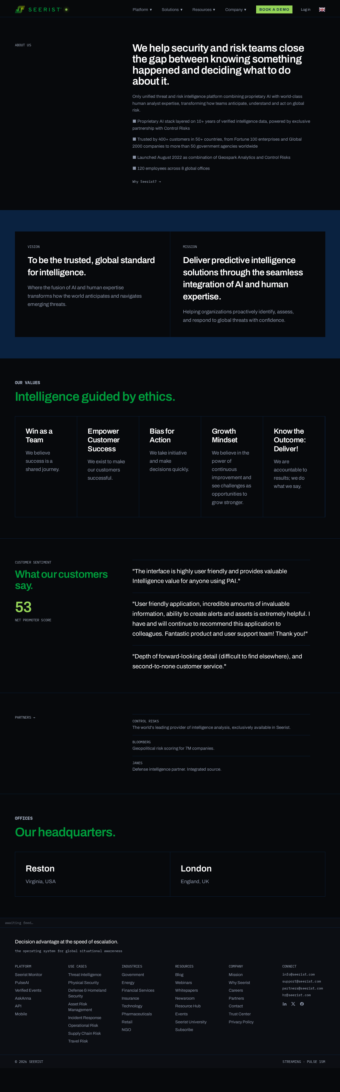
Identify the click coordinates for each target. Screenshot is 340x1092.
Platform (140, 9)
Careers (236, 990)
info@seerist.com (298, 974)
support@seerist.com (301, 981)
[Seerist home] (41, 9)
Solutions (170, 9)
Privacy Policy (241, 1022)
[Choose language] (322, 9)
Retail (127, 1022)
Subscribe (184, 1030)
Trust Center (240, 1014)
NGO (126, 1030)
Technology (132, 1006)
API (18, 1006)
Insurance (130, 998)
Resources (202, 9)
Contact (236, 1006)
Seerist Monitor (28, 975)
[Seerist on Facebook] (302, 1004)
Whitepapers (186, 990)
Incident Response (84, 1018)
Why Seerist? (146, 181)
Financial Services (138, 990)
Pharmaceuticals (137, 1014)
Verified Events (28, 990)
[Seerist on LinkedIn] (284, 1004)
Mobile (21, 1014)
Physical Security (83, 982)
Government (133, 975)
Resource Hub (188, 1006)
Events (181, 1014)
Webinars (183, 982)
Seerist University (191, 1022)
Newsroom (185, 998)
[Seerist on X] (293, 1004)
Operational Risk (83, 1025)
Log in (305, 9)
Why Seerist (239, 982)
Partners (236, 998)
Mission (236, 975)
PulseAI (22, 982)
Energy (128, 982)
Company (234, 9)
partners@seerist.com (302, 988)
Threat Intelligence (84, 975)
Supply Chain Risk (84, 1033)
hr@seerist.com (296, 994)
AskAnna (23, 998)
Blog (179, 975)
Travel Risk (78, 1041)
